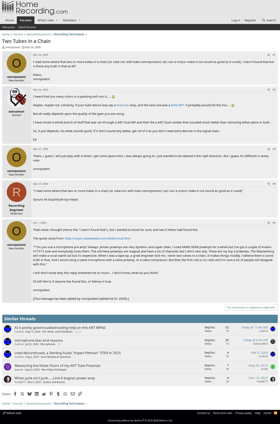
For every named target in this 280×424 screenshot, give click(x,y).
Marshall (122, 105)
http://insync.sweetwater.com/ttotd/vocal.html (98, 238)
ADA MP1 (178, 105)
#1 (274, 55)
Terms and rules (222, 413)
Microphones (47, 344)
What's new (46, 20)
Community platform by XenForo (140, 420)
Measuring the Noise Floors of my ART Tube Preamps (58, 365)
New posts (8, 27)
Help (258, 413)
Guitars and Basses (54, 382)
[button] (57, 20)
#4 (274, 184)
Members (69, 20)
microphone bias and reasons (39, 340)
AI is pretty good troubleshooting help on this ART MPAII (60, 327)
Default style (13, 413)
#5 (274, 223)
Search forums (27, 27)
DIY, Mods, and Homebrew (57, 331)
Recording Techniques (54, 369)
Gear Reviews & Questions (56, 357)
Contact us (203, 413)
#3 (274, 149)
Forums (25, 20)
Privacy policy (243, 413)
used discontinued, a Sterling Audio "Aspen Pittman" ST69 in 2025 (68, 352)
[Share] (268, 55)
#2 (274, 89)
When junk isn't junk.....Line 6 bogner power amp (55, 378)
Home (9, 20)
